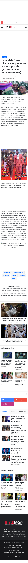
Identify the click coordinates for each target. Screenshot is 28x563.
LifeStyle (9, 54)
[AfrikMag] (10, 27)
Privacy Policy (21, 552)
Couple (14, 54)
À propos (18, 545)
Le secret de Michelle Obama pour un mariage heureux (7, 381)
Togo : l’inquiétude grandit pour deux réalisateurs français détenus (6, 504)
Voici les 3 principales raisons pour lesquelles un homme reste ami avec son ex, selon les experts (20, 363)
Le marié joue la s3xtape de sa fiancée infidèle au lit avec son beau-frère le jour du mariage (18, 419)
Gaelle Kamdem (6, 76)
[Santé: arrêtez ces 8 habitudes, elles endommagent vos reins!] (6, 451)
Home (13, 545)
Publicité (9, 545)
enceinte (7, 272)
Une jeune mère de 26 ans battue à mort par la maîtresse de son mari (20, 505)
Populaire (4, 411)
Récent (13, 411)
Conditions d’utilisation (14, 550)
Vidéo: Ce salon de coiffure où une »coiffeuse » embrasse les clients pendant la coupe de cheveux (18, 429)
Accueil (4, 54)
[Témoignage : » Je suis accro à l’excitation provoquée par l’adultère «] (21, 375)
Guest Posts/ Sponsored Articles (12, 547)
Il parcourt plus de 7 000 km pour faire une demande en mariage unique (7, 362)
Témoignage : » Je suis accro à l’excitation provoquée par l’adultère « (20, 383)
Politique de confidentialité (10, 552)
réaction (22, 275)
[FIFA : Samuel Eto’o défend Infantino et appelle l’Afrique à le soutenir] (7, 477)
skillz (14, 279)
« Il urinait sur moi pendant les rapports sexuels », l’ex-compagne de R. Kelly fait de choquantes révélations (18, 459)
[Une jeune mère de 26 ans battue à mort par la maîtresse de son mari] (21, 496)
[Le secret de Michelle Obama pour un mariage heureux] (7, 375)
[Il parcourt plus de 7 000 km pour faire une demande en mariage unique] (7, 355)
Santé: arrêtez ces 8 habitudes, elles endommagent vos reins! (18, 450)
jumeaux (6, 275)
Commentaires (22, 411)
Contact (22, 547)
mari (14, 275)
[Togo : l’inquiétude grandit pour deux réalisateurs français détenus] (7, 496)
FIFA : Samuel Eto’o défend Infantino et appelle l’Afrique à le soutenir (7, 484)
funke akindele (18, 272)
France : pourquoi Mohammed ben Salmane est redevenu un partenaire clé (20, 485)
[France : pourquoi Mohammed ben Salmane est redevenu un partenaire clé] (21, 477)
